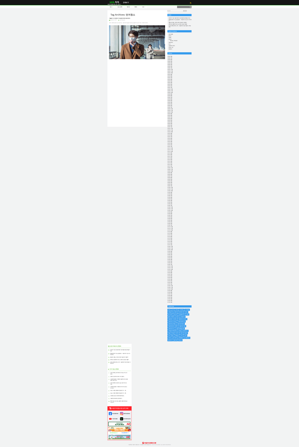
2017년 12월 (170, 226)
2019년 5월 (169, 198)
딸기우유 (170, 314)
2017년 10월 (170, 230)
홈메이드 (170, 340)
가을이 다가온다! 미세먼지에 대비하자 (119, 18)
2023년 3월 (169, 123)
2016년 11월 (170, 248)
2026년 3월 (169, 64)
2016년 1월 (169, 264)
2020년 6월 (169, 177)
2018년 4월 (169, 220)
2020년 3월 (169, 182)
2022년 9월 (169, 133)
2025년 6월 (169, 79)
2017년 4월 (169, 239)
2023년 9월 (169, 113)
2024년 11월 (170, 90)
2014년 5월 (169, 297)
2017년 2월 (169, 243)
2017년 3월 (169, 241)
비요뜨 (177, 316)
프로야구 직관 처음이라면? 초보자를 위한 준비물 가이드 (179, 18)
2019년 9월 (169, 192)
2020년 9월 (169, 172)
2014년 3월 (169, 300)
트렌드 (169, 337)
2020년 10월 (170, 171)
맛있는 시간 (171, 47)
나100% (181, 309)
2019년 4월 (169, 200)
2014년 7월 (169, 293)
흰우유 (180, 340)
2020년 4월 (169, 180)
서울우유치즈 (171, 328)
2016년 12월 (170, 246)
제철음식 (177, 335)
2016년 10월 (170, 249)
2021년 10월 (170, 151)
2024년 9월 (169, 94)
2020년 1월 (169, 185)
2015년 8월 (169, 272)
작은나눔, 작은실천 (173, 40)
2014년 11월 (170, 287)
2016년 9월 (169, 251)
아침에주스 (185, 330)
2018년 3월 (169, 221)
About (170, 39)
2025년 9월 (169, 74)
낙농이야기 (171, 42)
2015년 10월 (170, 269)
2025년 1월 (169, 87)
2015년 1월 (169, 284)
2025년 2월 (169, 85)
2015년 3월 (169, 280)
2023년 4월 (169, 121)
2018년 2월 (169, 223)
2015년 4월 (169, 279)
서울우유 (183, 316)
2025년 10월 (170, 72)
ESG (169, 44)
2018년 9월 (169, 212)
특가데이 (175, 337)
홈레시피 (187, 337)
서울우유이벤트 (180, 323)
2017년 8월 (169, 233)
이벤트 (170, 37)
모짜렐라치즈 (182, 314)
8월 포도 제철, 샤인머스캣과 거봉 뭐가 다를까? (178, 22)
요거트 (177, 333)
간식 (173, 309)
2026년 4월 (169, 62)
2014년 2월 (169, 302)
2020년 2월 (169, 184)
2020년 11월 (170, 169)
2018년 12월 (170, 207)
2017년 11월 (170, 228)
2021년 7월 (169, 156)
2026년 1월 (169, 67)
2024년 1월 (169, 107)
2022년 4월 (169, 141)
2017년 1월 (169, 244)
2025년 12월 (170, 69)
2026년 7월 (169, 58)
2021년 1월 (169, 166)
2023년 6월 (169, 118)
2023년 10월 (170, 112)
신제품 (179, 330)
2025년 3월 (169, 84)
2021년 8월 (169, 154)
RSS (191, 3)
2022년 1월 (169, 146)
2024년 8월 (169, 95)
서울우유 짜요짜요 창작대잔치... (116, 398)
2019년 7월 (169, 195)
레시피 (175, 314)
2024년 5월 (169, 100)
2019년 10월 (170, 190)
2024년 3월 (169, 103)
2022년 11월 (170, 130)
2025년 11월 (170, 71)
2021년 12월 (170, 148)
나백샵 (169, 312)
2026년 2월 (169, 66)
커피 (185, 335)
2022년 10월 (170, 131)
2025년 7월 (169, 77)
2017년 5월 (169, 238)
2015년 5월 (169, 277)
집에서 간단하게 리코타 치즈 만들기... (117, 376)
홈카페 (175, 340)
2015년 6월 (169, 275)
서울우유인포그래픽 (172, 326)
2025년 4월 (169, 82)
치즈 (182, 335)
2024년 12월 (170, 89)
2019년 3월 (169, 202)
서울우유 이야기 (114, 20)
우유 (181, 333)
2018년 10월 (170, 210)
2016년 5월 (169, 257)
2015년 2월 (169, 282)
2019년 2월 (169, 203)
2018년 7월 (169, 215)
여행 (173, 333)
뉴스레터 (175, 312)
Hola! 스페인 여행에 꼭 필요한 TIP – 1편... (118, 390)
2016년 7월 (169, 254)
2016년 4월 (169, 259)
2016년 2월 (169, 262)
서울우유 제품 (182, 326)
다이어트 (181, 312)
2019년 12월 (170, 187)
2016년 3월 (169, 261)
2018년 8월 (169, 213)
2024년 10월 (170, 92)
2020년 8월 (169, 174)
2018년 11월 (170, 208)
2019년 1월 (169, 205)
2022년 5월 (169, 139)
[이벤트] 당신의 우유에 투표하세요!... (117, 395)
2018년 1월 (169, 225)
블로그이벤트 (171, 316)
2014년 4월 (169, 298)
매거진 (170, 35)
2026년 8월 (169, 56)
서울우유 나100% (172, 319)
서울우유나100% (182, 319)
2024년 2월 (169, 105)
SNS (169, 309)
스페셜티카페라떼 (172, 330)
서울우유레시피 (181, 321)
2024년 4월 (169, 102)
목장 (187, 314)
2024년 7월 (169, 97)
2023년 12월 (170, 108)
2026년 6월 (169, 59)
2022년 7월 (169, 136)
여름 (169, 333)
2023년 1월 (169, 126)
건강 (177, 309)
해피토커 (170, 49)
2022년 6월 (169, 138)
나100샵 (187, 309)
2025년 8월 (169, 76)
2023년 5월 (169, 120)
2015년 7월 (169, 274)
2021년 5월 (169, 159)
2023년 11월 (170, 110)
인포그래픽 (171, 34)
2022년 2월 (169, 144)
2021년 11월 (170, 149)
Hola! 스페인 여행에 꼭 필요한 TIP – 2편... (118, 393)
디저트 (185, 312)
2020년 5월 (169, 179)
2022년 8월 (169, 135)
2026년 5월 (169, 61)
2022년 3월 (169, 143)
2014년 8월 (169, 292)
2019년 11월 (170, 189)
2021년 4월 (169, 161)
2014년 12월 (170, 285)
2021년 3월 (169, 162)
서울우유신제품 (171, 323)
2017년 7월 (169, 234)
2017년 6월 (169, 236)
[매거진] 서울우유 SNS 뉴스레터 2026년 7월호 (178, 24)
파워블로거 (181, 337)
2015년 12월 (170, 266)
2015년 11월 (170, 267)
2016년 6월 (169, 256)
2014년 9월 (169, 290)
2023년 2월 (169, 125)
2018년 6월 (169, 216)
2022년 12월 (170, 128)
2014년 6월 (169, 295)
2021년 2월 (169, 164)
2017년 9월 (169, 231)
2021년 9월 (169, 153)
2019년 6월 (169, 197)
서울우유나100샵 (172, 321)
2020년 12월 (170, 167)
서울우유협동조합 (180, 328)
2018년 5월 (169, 218)
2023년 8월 (169, 115)
